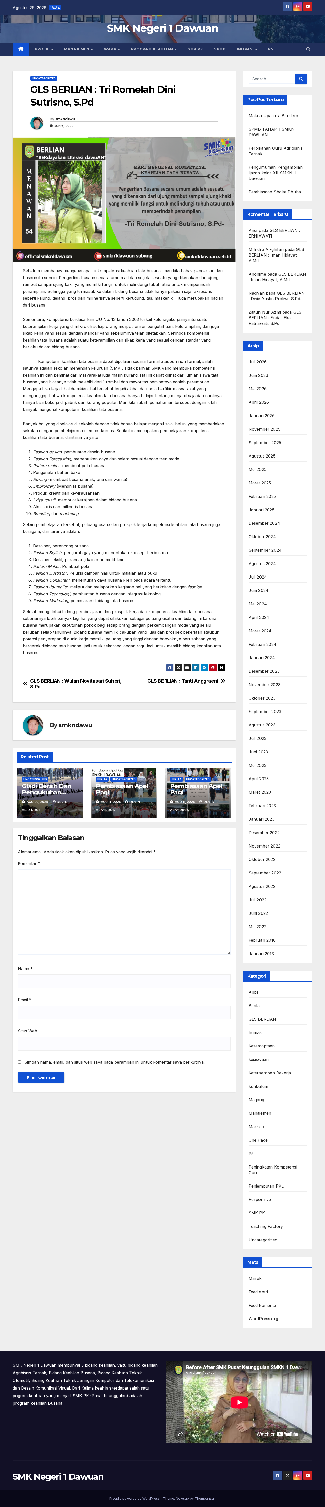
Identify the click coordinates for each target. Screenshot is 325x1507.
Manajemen (77, 49)
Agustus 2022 (262, 886)
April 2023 (259, 778)
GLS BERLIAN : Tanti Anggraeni (182, 681)
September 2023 (265, 711)
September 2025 (265, 442)
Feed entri (258, 1291)
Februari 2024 (263, 644)
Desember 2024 (264, 523)
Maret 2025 (260, 482)
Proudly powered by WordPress (135, 1498)
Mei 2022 (258, 926)
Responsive (260, 1199)
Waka (111, 49)
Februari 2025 (262, 496)
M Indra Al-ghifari (266, 249)
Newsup (182, 1498)
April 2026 (259, 402)
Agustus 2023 (262, 724)
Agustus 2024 (262, 563)
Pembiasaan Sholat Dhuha (275, 191)
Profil (43, 49)
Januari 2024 (262, 657)
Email (24, 999)
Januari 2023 (261, 819)
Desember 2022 (264, 832)
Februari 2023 (262, 805)
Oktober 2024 (262, 536)
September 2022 (265, 872)
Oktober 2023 (262, 698)
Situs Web (27, 1031)
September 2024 (265, 550)
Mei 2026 (258, 388)
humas (255, 1032)
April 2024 (259, 617)
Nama (25, 968)
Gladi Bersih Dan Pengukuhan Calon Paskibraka (47, 792)
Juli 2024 (258, 577)
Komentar (29, 863)
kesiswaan (259, 1059)
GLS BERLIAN (263, 1019)
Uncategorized (44, 78)
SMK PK (195, 49)
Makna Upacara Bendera (273, 115)
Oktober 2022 (262, 859)
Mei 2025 (258, 469)
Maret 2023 (260, 792)
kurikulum (258, 1086)
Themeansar (205, 1498)
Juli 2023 (258, 738)
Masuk (255, 1278)
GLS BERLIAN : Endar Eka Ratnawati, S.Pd (275, 318)
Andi (253, 230)
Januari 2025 (261, 509)
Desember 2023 (264, 671)
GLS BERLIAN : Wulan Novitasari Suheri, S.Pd (75, 684)
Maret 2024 (260, 630)
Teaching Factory (266, 1226)
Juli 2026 (258, 361)
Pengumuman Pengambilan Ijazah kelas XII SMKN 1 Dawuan (276, 173)
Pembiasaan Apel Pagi (122, 789)
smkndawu (65, 119)
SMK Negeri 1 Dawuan (162, 28)
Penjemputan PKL (266, 1186)
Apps (254, 992)
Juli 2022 (258, 899)
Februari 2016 (262, 940)
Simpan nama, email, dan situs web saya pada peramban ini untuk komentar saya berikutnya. (114, 1062)
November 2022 (265, 846)
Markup (256, 1126)
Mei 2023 (258, 765)
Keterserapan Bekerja (270, 1072)
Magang (256, 1099)
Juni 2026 (258, 375)
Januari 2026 (262, 415)
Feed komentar (263, 1305)
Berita (102, 779)
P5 (270, 49)
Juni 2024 (259, 590)
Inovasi (246, 49)
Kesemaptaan (262, 1045)
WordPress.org (263, 1318)
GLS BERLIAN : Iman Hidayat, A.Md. (276, 255)
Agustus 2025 (262, 456)
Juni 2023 (258, 751)
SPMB (220, 49)
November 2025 (265, 429)
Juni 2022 (258, 913)
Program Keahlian (152, 49)
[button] (308, 49)
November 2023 (265, 684)
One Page (258, 1140)
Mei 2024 (258, 603)
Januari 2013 (261, 953)
